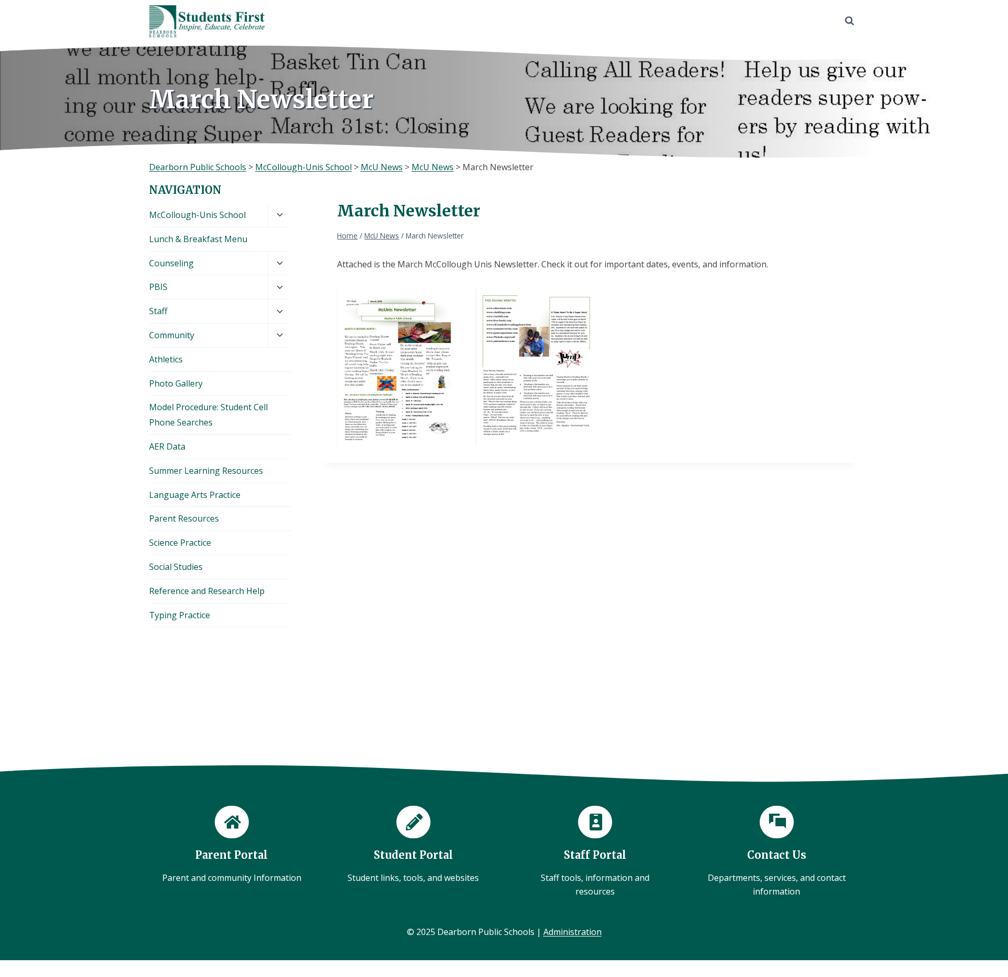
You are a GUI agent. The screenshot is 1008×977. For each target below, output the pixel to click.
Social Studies (176, 567)
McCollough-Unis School (197, 215)
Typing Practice (179, 615)
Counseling (171, 263)
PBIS (158, 287)
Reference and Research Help (207, 591)
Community (171, 335)
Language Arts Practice (194, 495)
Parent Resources (184, 518)
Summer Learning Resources (206, 470)
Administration (572, 932)
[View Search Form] (849, 21)
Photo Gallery (176, 383)
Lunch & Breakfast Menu (198, 239)
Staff (158, 311)
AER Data (167, 446)
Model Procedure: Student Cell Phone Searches (208, 414)
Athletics (166, 359)
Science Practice (180, 542)
